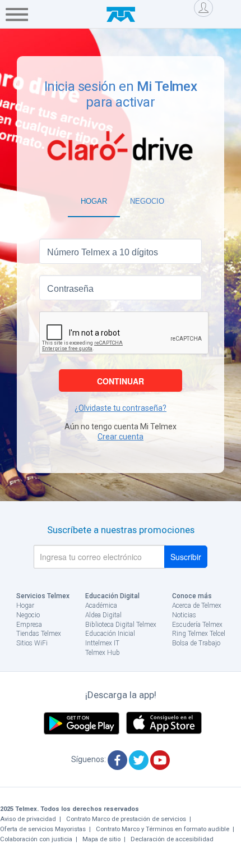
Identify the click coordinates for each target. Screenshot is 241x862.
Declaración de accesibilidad (172, 839)
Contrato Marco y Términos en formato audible (162, 829)
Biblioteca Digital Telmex (120, 625)
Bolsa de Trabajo (196, 643)
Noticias (184, 615)
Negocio (28, 615)
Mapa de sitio (101, 839)
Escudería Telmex (197, 625)
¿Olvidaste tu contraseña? (120, 408)
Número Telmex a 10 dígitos (102, 252)
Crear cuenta (120, 436)
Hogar (25, 605)
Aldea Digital (103, 615)
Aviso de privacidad (28, 819)
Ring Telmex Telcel (198, 634)
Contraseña (70, 289)
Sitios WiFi (32, 643)
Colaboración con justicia (36, 839)
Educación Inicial (110, 634)
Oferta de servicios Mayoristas (43, 829)
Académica (101, 605)
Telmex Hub (102, 653)
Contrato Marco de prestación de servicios (126, 819)
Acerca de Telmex (196, 605)
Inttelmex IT (102, 643)
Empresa (29, 625)
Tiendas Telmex (38, 634)
